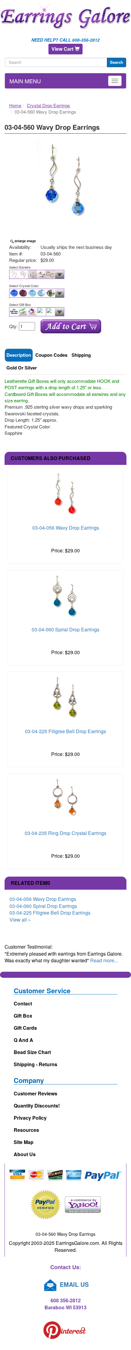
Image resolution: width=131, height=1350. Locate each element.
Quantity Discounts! (37, 1105)
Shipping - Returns (35, 1064)
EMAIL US (73, 1284)
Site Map (24, 1142)
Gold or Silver (21, 367)
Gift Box (23, 1015)
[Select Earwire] (65, 275)
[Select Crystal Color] (65, 293)
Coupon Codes (51, 355)
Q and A (23, 1039)
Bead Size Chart (32, 1052)
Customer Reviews (35, 1093)
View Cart (63, 48)
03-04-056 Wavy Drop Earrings (65, 527)
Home (15, 105)
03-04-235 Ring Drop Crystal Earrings (65, 833)
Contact (23, 1003)
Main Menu (25, 81)
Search (116, 62)
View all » (20, 919)
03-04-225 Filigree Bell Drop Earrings (65, 731)
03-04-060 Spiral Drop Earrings (65, 629)
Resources (26, 1129)
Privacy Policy (30, 1117)
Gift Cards (25, 1027)
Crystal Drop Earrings (48, 105)
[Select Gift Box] (65, 312)
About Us (25, 1154)
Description (18, 355)
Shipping (81, 355)
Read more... (104, 960)
